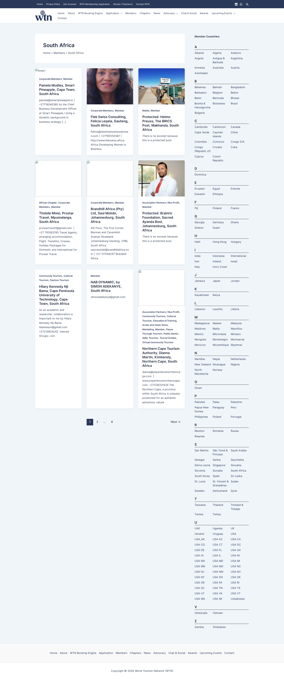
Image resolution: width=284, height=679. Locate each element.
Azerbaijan (201, 73)
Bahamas (200, 87)
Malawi (217, 323)
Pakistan (200, 402)
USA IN (235, 555)
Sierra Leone (202, 465)
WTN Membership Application (95, 4)
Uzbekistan (238, 598)
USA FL (217, 550)
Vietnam (218, 612)
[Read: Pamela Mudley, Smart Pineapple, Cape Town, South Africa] (40, 70)
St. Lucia (200, 481)
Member (68, 78)
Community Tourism (50, 275)
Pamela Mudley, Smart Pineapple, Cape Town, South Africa (57, 89)
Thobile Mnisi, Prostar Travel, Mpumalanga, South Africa (56, 217)
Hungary (236, 241)
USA (233, 533)
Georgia (199, 222)
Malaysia (236, 323)
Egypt (216, 188)
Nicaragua (219, 364)
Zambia (199, 627)
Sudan (234, 481)
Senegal (199, 459)
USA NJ (199, 571)
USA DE (199, 550)
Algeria (217, 52)
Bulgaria (200, 112)
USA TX (235, 588)
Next (175, 421)
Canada (235, 127)
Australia (218, 67)
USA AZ (217, 539)
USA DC (236, 544)
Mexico (199, 334)
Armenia (200, 67)
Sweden (199, 490)
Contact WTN (143, 4)
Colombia (201, 141)
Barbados (200, 92)
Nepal (216, 359)
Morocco (200, 344)
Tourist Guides (168, 337)
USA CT (218, 544)
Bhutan (235, 98)
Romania (218, 430)
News (157, 13)
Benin (198, 98)
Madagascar (202, 323)
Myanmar (236, 344)
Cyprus (199, 156)
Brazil (234, 103)
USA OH (218, 577)
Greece (199, 227)
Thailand (218, 505)
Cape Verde (202, 132)
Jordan (235, 280)
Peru (233, 407)
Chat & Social (189, 13)
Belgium (218, 92)
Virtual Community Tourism (157, 342)
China (234, 132)
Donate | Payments (123, 4)
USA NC (236, 566)
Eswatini (200, 194)
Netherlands (238, 359)
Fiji (196, 208)
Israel (234, 261)
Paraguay (218, 407)
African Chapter (48, 202)
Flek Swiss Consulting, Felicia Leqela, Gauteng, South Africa (110, 121)
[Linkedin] (236, 4)
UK (232, 528)
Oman (198, 387)
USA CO (200, 544)
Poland (217, 416)
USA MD (218, 560)
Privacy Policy (53, 4)
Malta (216, 328)
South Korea (202, 476)
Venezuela (201, 612)
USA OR (199, 582)
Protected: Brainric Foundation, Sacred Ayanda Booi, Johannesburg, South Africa (159, 221)
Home (40, 4)
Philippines (201, 416)
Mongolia (200, 339)
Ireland (217, 261)
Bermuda (218, 98)
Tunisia (199, 514)
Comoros (218, 141)
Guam (216, 227)
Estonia (235, 188)
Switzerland (220, 490)
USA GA (236, 550)
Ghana (235, 222)
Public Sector (171, 333)
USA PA (217, 582)
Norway (217, 369)
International (238, 256)
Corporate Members (50, 78)
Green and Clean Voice (155, 324)
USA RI (235, 582)
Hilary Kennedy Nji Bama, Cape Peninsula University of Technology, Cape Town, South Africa (56, 295)
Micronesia (219, 334)
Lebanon (200, 309)
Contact (62, 18)
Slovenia (200, 470)
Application (112, 13)
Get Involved (69, 4)
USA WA (200, 598)
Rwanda (199, 436)
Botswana (219, 103)
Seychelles (237, 459)
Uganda (217, 528)
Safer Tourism (150, 337)
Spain (216, 476)
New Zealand (203, 364)
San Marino (202, 450)
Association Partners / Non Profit (160, 202)
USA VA (217, 593)
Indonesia (219, 256)
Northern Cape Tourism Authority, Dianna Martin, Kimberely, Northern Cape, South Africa (160, 357)
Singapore (219, 465)
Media (145, 110)
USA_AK (200, 539)
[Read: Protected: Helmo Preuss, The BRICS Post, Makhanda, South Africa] (161, 86)
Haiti (197, 241)
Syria (234, 490)
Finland (217, 208)
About (71, 13)
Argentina (237, 58)
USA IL (217, 555)
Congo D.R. (238, 141)
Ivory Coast (220, 266)
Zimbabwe (219, 627)
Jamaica (200, 280)
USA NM (218, 571)
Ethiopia (218, 194)
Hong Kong (219, 241)
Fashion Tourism (59, 280)
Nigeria (235, 364)
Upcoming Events (222, 13)
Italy (197, 266)
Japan (216, 280)
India (198, 256)
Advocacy (169, 13)
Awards (204, 13)
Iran (197, 261)
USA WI (217, 598)
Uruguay (218, 533)
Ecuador (200, 188)
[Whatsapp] (241, 4)
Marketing (148, 329)
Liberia (235, 309)
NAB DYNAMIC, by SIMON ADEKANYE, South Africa (106, 286)
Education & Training (165, 320)
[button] (247, 4)
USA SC (199, 588)
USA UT (199, 593)
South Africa (238, 470)
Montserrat (237, 339)
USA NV (236, 571)
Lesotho (218, 309)
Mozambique (221, 344)
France (235, 208)
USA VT (235, 593)
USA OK (236, 577)
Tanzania (200, 505)
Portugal (236, 416)
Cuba (234, 147)
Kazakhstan (202, 295)
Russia (235, 430)
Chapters (145, 13)
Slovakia (236, 465)
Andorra (236, 52)
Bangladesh (238, 87)
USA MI (235, 560)
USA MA (200, 560)
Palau (216, 402)
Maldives (200, 328)
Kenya (216, 295)
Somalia (218, 470)
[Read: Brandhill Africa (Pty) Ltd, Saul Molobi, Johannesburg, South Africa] (110, 178)
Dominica (200, 174)
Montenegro (220, 339)
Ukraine (199, 533)
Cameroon (219, 127)
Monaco (236, 334)
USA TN (218, 588)
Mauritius (236, 328)
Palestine (236, 402)
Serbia (217, 459)
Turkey (217, 514)
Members (130, 13)
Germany (218, 222)
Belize (234, 92)
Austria (235, 67)
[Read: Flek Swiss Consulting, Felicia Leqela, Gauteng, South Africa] (110, 86)
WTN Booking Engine (90, 13)
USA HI (199, 555)
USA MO (218, 566)
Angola (199, 58)
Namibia (200, 359)
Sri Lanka (236, 476)
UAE (197, 528)
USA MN (200, 566)
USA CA (236, 539)
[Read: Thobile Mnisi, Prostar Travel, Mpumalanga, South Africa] (58, 178)
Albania (199, 52)
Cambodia (201, 127)
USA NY (200, 577)
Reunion (199, 430)
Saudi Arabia (239, 450)
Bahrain (217, 87)
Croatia (217, 147)
